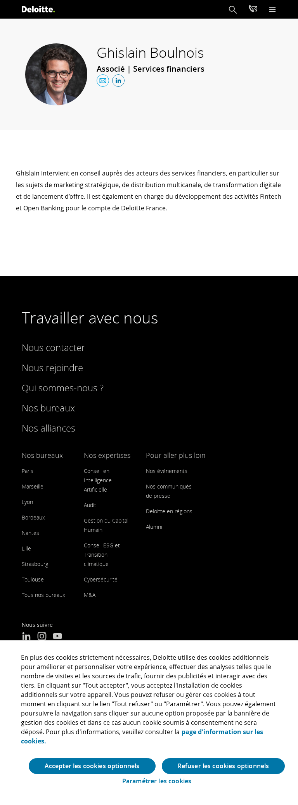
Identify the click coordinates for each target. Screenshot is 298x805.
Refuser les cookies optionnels (223, 766)
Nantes (30, 533)
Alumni (154, 526)
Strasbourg (35, 564)
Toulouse (33, 579)
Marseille (32, 486)
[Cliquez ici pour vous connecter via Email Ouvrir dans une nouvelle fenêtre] (103, 80)
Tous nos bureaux (43, 595)
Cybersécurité (101, 579)
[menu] (272, 9)
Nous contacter (53, 347)
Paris (27, 471)
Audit (90, 505)
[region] (149, 722)
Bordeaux (33, 517)
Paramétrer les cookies (157, 781)
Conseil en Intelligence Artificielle (98, 480)
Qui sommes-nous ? (63, 387)
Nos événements (166, 471)
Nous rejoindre (52, 367)
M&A (89, 595)
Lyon (27, 502)
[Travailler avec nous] (253, 9)
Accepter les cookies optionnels (92, 766)
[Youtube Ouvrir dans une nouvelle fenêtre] (57, 637)
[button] (232, 9)
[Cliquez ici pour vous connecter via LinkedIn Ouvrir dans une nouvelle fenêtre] (118, 80)
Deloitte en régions (169, 511)
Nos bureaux (48, 407)
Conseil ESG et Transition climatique (102, 555)
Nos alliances (48, 427)
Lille (26, 548)
